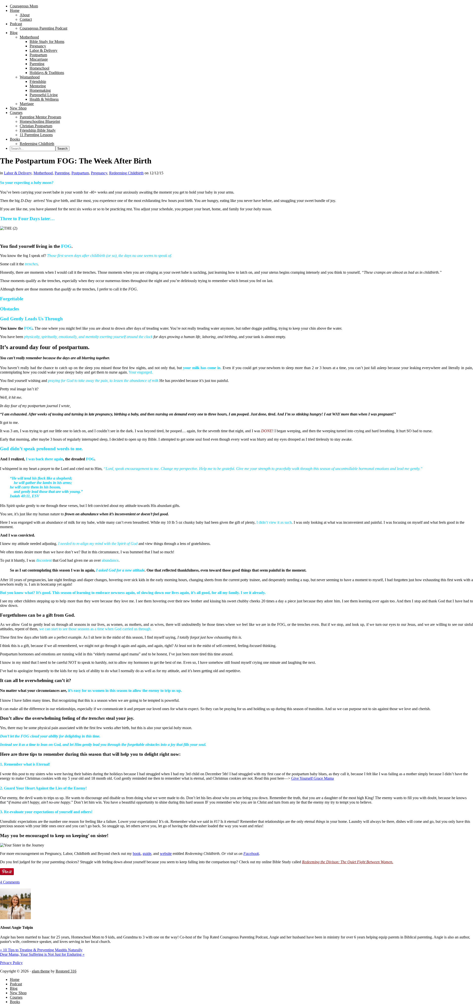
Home (14, 979)
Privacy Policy (11, 963)
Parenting (62, 173)
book (137, 853)
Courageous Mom (24, 6)
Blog (13, 988)
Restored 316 (66, 971)
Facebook (251, 853)
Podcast (16, 984)
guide (147, 853)
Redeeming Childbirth (126, 173)
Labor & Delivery (18, 173)
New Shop (18, 993)
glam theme (41, 971)
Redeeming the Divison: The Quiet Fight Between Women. (347, 862)
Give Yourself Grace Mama (312, 778)
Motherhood (43, 173)
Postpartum (80, 173)
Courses (16, 997)
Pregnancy (99, 173)
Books (15, 1002)
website (166, 853)
